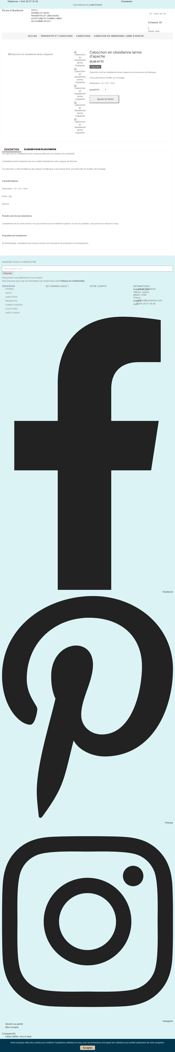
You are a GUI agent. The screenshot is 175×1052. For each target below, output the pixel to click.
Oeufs (8, 293)
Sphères (9, 289)
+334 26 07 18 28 (146, 303)
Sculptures (11, 309)
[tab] (40, 149)
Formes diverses (14, 305)
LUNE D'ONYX (95, 5)
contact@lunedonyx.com (149, 300)
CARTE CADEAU (12, 313)
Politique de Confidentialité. (72, 281)
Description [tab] (11, 149)
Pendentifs (11, 301)
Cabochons (11, 297)
